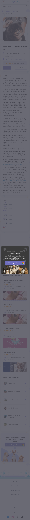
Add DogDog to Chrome (13, 263)
